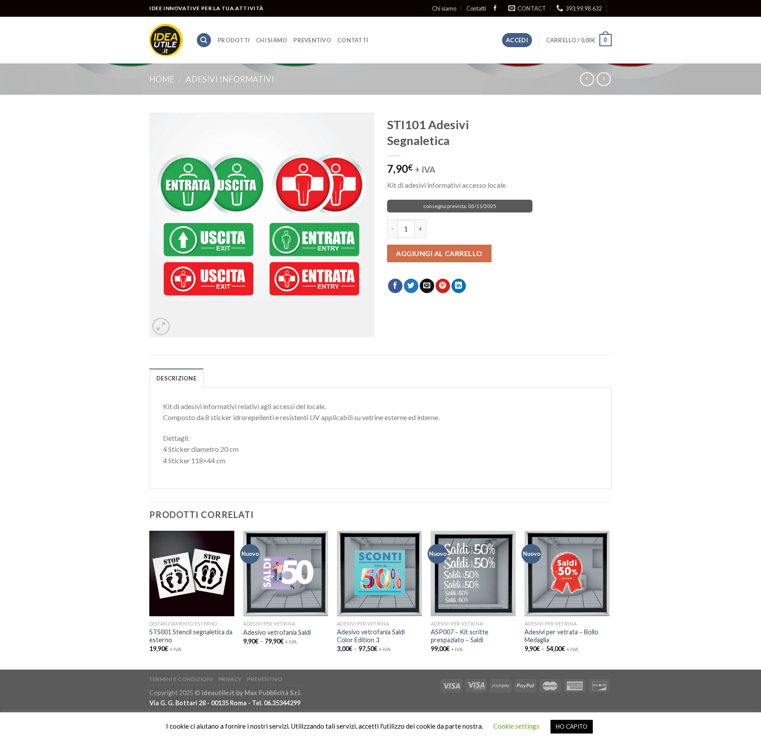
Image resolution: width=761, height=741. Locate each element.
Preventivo (312, 40)
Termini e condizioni (181, 679)
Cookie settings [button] (516, 726)
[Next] (609, 599)
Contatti (476, 8)
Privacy (230, 679)
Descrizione (176, 378)
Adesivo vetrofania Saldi (277, 632)
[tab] (176, 378)
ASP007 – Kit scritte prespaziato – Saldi (459, 636)
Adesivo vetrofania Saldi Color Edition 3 (371, 636)
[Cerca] (204, 40)
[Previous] (149, 599)
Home (161, 79)
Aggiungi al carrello (439, 253)
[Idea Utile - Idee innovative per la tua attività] (166, 40)
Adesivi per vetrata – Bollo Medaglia (561, 636)
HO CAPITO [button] (571, 726)
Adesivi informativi (230, 79)
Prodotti (234, 40)
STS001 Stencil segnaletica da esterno (191, 636)
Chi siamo (444, 8)
